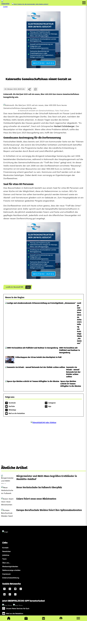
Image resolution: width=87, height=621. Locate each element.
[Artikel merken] (35, 89)
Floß (28, 287)
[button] (78, 618)
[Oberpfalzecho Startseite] (5, 6)
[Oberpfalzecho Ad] (30, 4)
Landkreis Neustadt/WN (14, 287)
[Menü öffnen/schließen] (84, 2)
